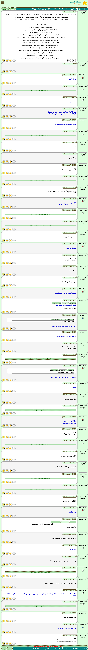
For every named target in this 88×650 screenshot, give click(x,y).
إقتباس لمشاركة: (73, 303)
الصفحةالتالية (9, 648)
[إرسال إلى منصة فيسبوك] (73, 60)
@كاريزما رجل (63, 319)
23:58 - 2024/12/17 (54, 370)
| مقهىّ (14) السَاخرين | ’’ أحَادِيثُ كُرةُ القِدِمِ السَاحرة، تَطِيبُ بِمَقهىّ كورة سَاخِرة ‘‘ (58, 9)
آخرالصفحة (4, 9)
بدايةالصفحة (4, 648)
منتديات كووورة (75, 2)
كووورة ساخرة (77, 4)
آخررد (8, 9)
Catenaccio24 (83, 86)
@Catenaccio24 (62, 370)
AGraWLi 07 (82, 75)
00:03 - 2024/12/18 (56, 319)
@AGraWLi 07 (65, 303)
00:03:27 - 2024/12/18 (56, 303)
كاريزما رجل (82, 12)
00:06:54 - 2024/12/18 (55, 522)
